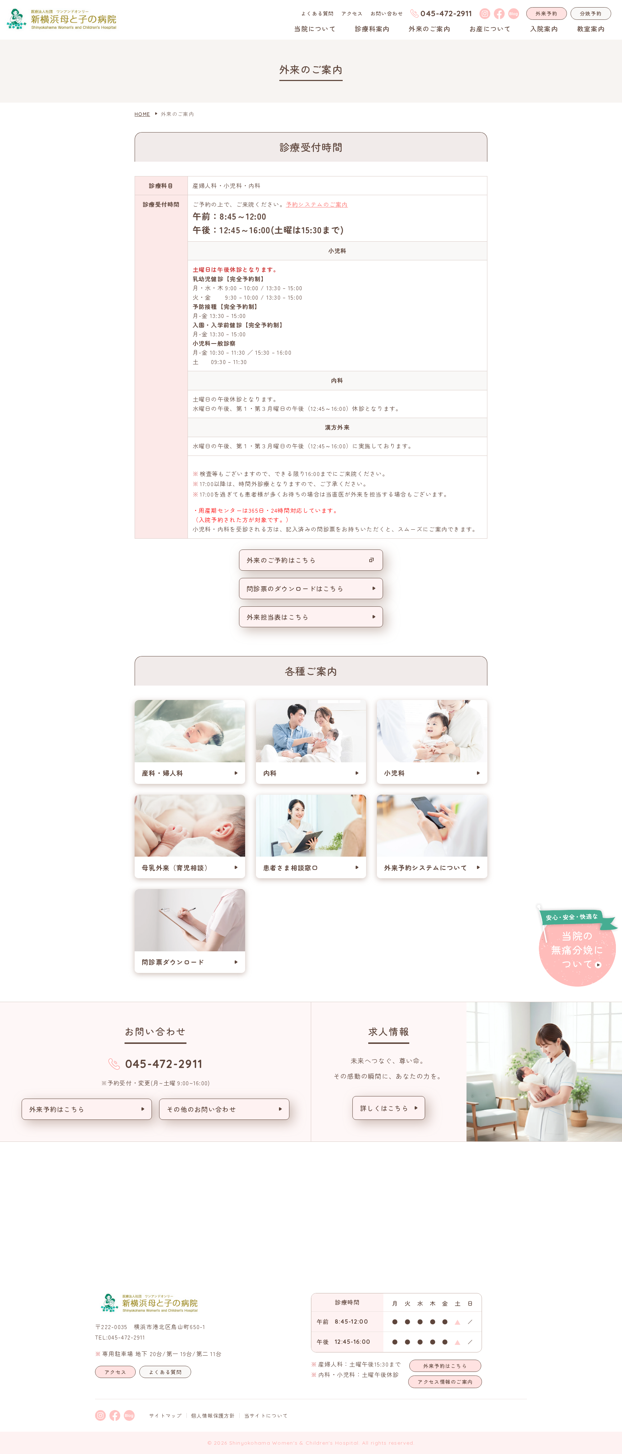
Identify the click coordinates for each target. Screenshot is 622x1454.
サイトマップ (165, 1415)
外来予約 (547, 13)
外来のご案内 (429, 28)
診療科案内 (372, 28)
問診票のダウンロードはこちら (295, 588)
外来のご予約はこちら (281, 560)
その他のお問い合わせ (201, 1109)
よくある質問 (317, 13)
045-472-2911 (446, 13)
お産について (490, 28)
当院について (315, 28)
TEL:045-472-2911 (120, 1337)
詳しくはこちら (384, 1108)
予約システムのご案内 (317, 204)
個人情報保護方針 (213, 1415)
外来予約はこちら (57, 1109)
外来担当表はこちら (278, 616)
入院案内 (544, 28)
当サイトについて (266, 1415)
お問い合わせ (387, 13)
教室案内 (591, 28)
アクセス (352, 13)
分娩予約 (591, 13)
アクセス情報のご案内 (445, 1381)
